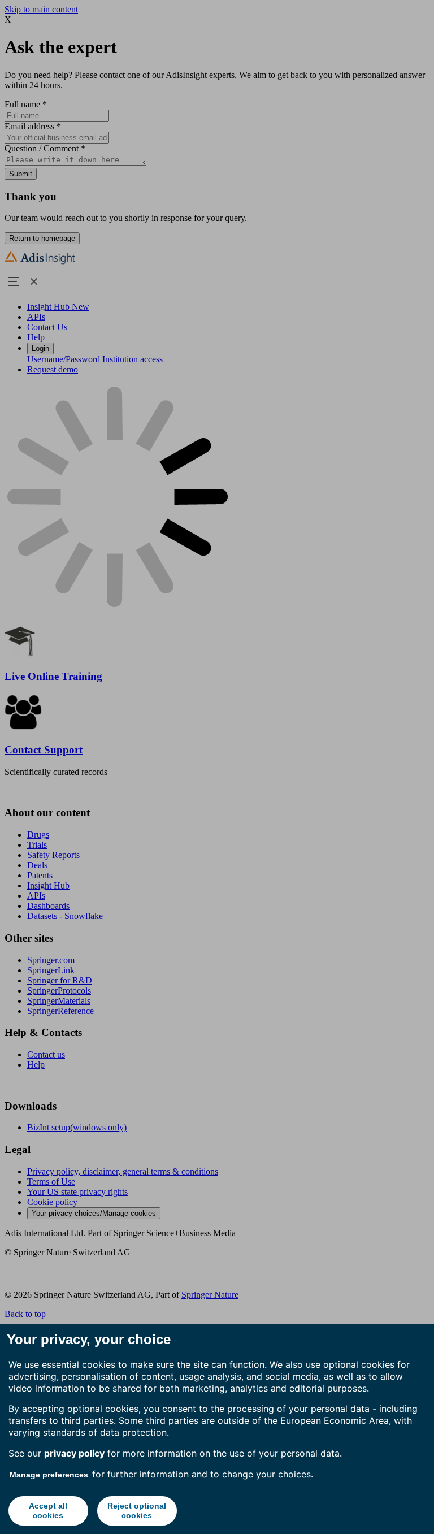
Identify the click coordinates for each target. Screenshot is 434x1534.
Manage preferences (49, 1474)
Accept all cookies (48, 1510)
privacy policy (74, 1453)
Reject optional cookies (136, 1510)
